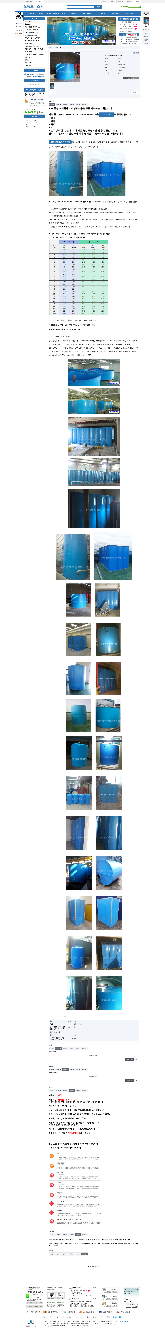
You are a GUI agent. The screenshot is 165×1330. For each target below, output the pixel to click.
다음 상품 (135, 92)
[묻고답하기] (75, 1288)
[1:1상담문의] (39, 1)
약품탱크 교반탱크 (59, 13)
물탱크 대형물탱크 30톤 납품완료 (78, 1304)
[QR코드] (19, 16)
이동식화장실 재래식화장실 (32, 27)
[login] (137, 1)
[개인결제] (146, 36)
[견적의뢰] (109, 1304)
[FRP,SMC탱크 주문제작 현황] (129, 19)
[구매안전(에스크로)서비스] (34, 102)
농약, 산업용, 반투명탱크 (32, 40)
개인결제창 (28, 65)
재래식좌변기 (28, 57)
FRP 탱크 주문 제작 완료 (126, 22)
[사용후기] (146, 39)
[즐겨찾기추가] (29, 1)
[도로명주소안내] (105, 1311)
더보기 (136, 1059)
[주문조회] (112, 1)
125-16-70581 (92, 1321)
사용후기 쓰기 (129, 1059)
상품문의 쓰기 (129, 1080)
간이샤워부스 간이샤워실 (32, 46)
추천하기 (135, 78)
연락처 (125, 1301)
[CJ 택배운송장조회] (123, 1311)
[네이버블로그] (34, 110)
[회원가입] (129, 1)
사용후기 (58, 104)
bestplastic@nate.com (95, 1323)
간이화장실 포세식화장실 (32, 29)
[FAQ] (146, 33)
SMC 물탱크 (87, 13)
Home (50, 47)
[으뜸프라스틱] (33, 7)
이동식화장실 (115, 13)
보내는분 (126, 1299)
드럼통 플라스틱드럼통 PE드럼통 (34, 49)
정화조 (27, 60)
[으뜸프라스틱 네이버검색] (131, 6)
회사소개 (31, 13)
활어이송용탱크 (29, 51)
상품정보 (51, 104)
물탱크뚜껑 (28, 62)
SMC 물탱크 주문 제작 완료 (127, 24)
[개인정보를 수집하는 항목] (130, 1304)
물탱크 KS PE (28, 24)
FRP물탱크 (73, 13)
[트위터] (19, 26)
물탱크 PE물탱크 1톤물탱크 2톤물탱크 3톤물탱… (82, 1306)
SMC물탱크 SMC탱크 (31, 35)
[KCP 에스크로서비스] (86, 1311)
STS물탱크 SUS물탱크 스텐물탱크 (34, 54)
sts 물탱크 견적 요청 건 (76, 1293)
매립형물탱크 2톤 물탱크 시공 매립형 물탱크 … (82, 1301)
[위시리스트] (146, 29)
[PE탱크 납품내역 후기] (75, 1299)
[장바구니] (104, 1)
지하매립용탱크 (29, 43)
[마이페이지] (121, 1)
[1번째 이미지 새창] (52, 85)
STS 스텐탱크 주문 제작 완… (127, 28)
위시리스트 (127, 78)
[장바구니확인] (109, 1290)
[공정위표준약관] (32, 1311)
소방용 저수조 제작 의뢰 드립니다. (79, 1291)
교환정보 (78, 104)
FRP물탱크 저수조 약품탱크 (32, 32)
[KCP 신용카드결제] (68, 1311)
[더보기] (94, 1287)
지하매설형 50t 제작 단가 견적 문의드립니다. (81, 1295)
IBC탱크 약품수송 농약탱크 (32, 38)
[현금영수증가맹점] (50, 1311)
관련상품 (84, 104)
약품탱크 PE (28, 21)
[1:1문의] (146, 43)
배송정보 (72, 104)
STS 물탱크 (101, 13)
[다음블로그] (19, 33)
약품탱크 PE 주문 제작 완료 (127, 26)
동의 (136, 1304)
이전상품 (52, 92)
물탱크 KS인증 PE (45, 13)
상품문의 (65, 104)
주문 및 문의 (129, 13)
